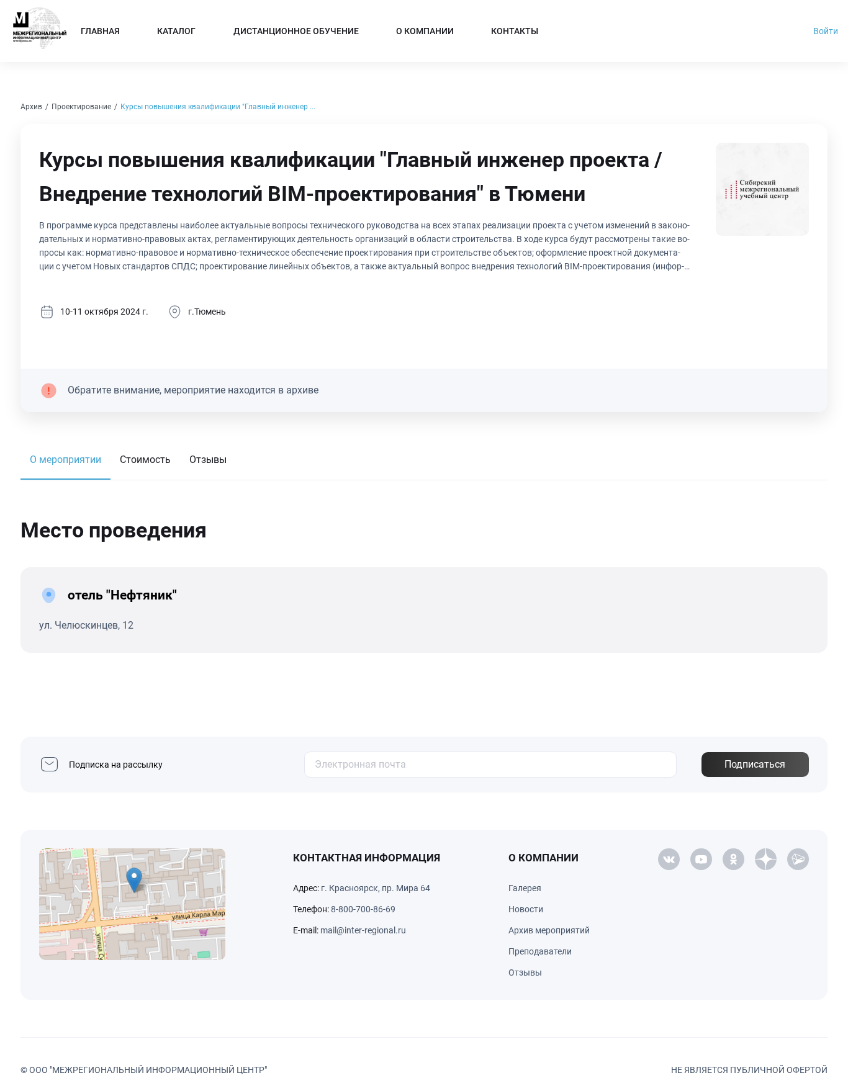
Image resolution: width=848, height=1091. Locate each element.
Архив (31, 106)
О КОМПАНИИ (425, 31)
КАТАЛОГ (176, 31)
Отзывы (208, 459)
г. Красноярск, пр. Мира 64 (375, 888)
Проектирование (81, 106)
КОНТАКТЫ (514, 31)
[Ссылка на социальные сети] (668, 859)
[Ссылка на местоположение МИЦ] (132, 904)
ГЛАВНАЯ (100, 31)
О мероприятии (65, 459)
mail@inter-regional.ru (363, 930)
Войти (825, 31)
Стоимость (145, 459)
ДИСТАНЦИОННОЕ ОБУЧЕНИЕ (296, 31)
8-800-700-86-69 (363, 909)
